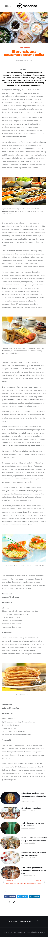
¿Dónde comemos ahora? (31, 808)
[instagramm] (9, 902)
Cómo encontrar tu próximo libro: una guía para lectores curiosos (34, 839)
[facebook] (4, 902)
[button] (6, 6)
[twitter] (14, 902)
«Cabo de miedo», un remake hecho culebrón (32, 824)
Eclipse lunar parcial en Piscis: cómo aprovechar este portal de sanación (33, 796)
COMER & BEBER (24, 47)
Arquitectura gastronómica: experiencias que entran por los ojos (33, 870)
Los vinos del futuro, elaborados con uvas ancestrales (33, 854)
